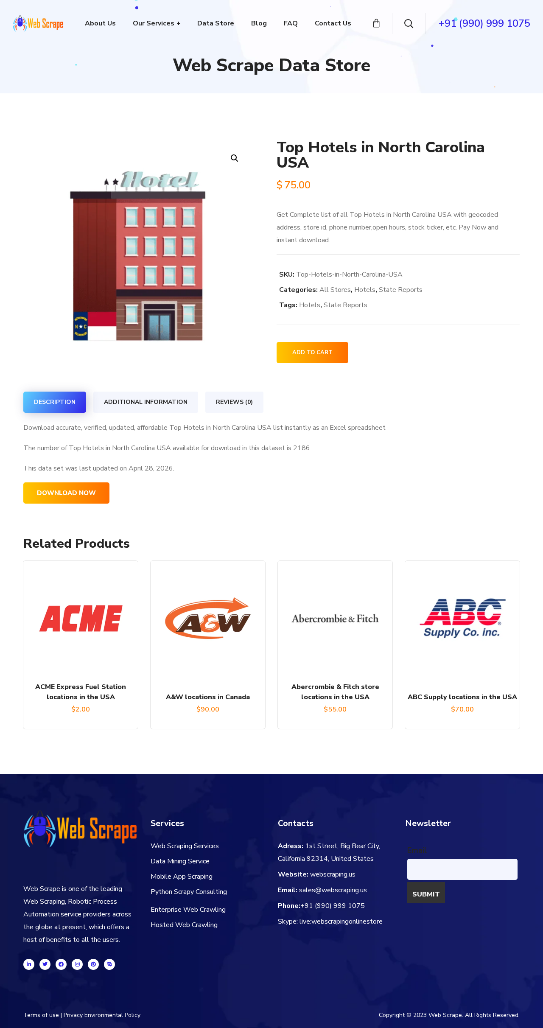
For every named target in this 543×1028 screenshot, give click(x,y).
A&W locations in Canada (208, 697)
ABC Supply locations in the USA (462, 697)
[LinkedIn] (28, 964)
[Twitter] (44, 964)
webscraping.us (332, 874)
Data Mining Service (180, 861)
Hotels (364, 289)
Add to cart (312, 352)
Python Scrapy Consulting (189, 891)
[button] (234, 158)
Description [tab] (55, 402)
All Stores (335, 289)
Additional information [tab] (146, 402)
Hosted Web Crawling (184, 925)
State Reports (401, 289)
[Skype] (109, 964)
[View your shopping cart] (376, 23)
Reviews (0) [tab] (234, 402)
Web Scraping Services (185, 846)
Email (417, 850)
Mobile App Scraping (182, 876)
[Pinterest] (93, 964)
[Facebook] (61, 964)
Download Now (66, 493)
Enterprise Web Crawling (188, 909)
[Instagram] (77, 964)
